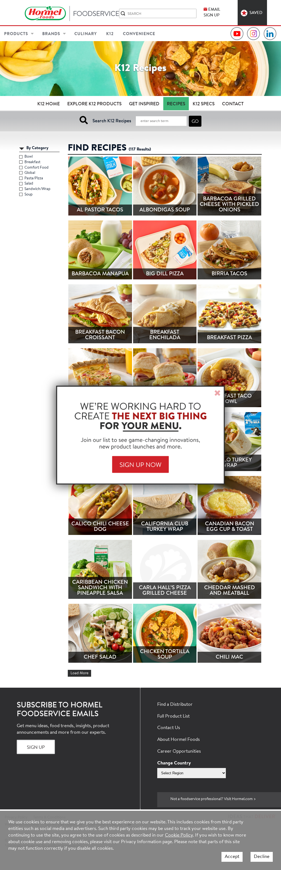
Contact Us (168, 728)
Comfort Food (37, 168)
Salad (29, 184)
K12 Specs (204, 104)
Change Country (174, 763)
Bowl (29, 157)
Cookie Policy (179, 835)
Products (16, 34)
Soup (29, 195)
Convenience (139, 34)
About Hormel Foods (178, 739)
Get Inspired (144, 104)
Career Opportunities (179, 751)
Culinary (85, 34)
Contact (233, 104)
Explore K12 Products (94, 104)
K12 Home (48, 104)
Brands (51, 34)
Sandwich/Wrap (37, 189)
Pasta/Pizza (34, 178)
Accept (232, 856)
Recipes (176, 104)
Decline (261, 856)
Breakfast (32, 162)
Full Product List (173, 716)
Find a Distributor (175, 704)
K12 (110, 34)
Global (30, 173)
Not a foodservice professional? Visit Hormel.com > (213, 799)
